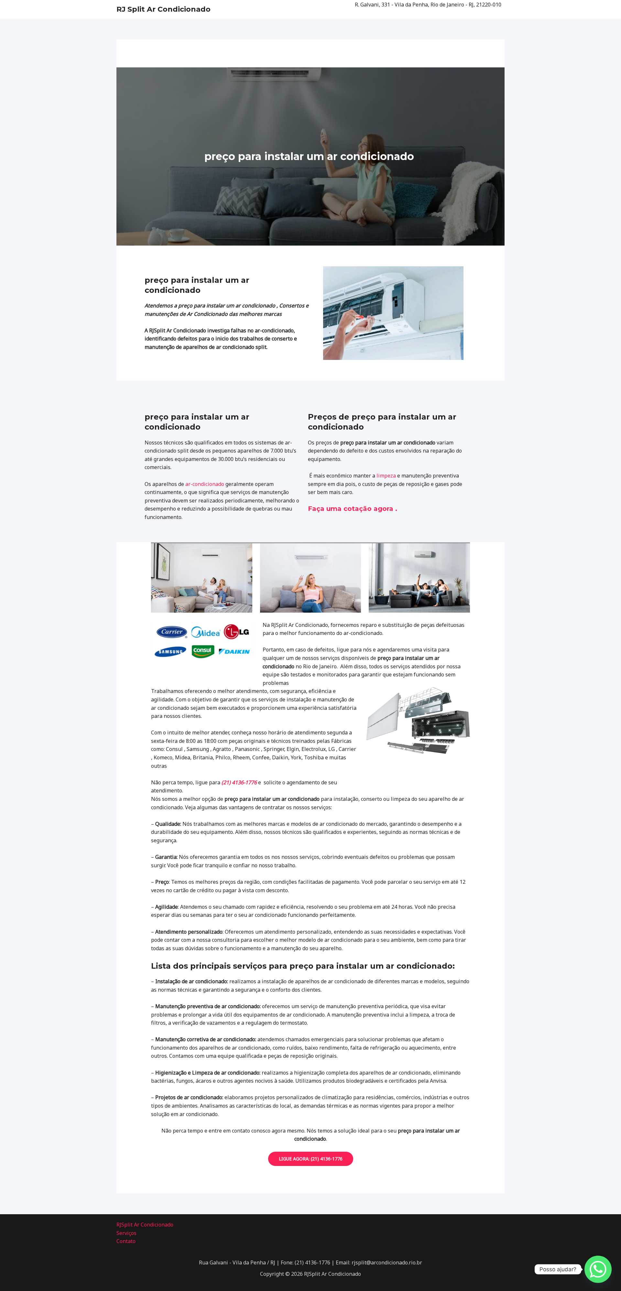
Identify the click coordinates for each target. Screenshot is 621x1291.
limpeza (386, 475)
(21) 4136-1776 (239, 782)
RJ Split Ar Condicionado (163, 9)
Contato (126, 1241)
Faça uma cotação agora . (352, 509)
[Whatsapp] (598, 1269)
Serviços (126, 1233)
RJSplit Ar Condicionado (144, 1224)
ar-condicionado (204, 484)
